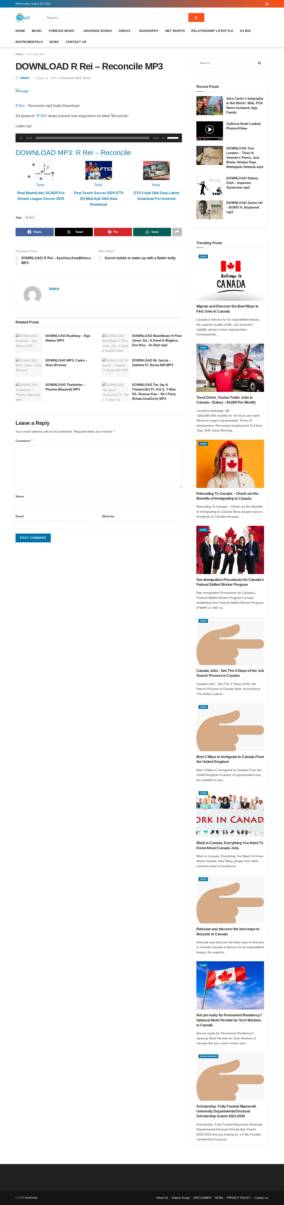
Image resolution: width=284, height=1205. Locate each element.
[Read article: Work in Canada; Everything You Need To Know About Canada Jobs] (230, 813)
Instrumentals (29, 42)
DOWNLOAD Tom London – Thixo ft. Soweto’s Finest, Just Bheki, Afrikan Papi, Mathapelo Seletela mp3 (244, 157)
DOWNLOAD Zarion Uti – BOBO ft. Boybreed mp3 (244, 207)
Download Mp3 (35, 54)
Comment (24, 441)
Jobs (203, 256)
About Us (162, 1197)
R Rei (20, 106)
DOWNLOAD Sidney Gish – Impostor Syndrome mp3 (242, 182)
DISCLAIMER (202, 1197)
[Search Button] (196, 17)
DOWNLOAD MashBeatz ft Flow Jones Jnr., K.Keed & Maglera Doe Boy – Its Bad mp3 (157, 340)
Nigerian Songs (98, 31)
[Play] (21, 138)
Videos (124, 31)
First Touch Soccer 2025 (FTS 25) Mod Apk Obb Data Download (99, 198)
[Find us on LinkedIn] (267, 4)
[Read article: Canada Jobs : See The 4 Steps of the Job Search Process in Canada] (230, 641)
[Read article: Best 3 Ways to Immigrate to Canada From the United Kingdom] (230, 727)
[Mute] (163, 138)
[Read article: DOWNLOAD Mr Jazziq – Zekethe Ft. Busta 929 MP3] (115, 367)
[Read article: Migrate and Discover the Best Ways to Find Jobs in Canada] (230, 276)
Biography (149, 31)
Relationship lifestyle (212, 31)
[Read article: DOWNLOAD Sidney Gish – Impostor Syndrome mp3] (209, 185)
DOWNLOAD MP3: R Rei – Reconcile (73, 153)
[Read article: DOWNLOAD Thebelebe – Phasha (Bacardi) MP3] (29, 391)
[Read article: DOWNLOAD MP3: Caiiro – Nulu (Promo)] (29, 367)
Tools (40, 185)
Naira (24, 78)
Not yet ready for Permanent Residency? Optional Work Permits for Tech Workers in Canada (229, 1020)
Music (37, 31)
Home (20, 31)
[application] (99, 137)
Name (20, 496)
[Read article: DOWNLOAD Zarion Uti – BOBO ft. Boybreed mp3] (209, 209)
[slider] (173, 137)
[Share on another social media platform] (177, 232)
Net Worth (175, 31)
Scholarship (208, 1056)
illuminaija (31, 1197)
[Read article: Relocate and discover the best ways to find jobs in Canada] (230, 899)
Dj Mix (245, 31)
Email (20, 516)
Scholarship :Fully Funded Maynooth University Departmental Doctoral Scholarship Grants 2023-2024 (226, 1111)
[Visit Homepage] (23, 17)
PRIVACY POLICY (239, 1197)
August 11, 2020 (46, 78)
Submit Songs (181, 1197)
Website (108, 516)
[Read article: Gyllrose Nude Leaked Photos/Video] (209, 130)
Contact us (76, 42)
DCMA (54, 42)
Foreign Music (62, 31)
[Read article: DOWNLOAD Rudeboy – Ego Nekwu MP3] (29, 342)
